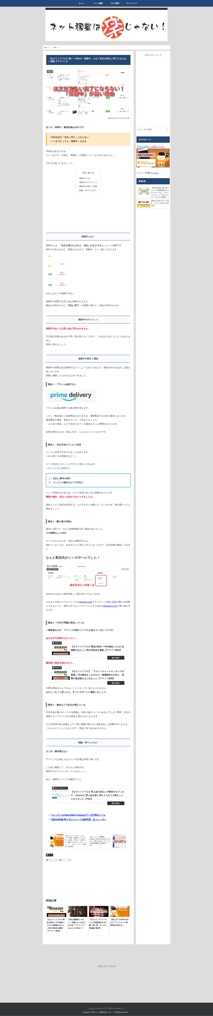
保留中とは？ (85, 178)
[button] (167, 129)
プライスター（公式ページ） (150, 146)
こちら (155, 173)
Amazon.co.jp (110, 606)
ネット (50, 855)
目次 (84, 172)
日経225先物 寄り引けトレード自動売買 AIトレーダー (78, 819)
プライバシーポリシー (116, 1008)
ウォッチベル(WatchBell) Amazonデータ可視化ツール (78, 815)
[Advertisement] (67, 212)
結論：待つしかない (88, 190)
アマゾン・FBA (66, 860)
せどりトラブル (53, 860)
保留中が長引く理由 (88, 186)
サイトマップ (101, 1008)
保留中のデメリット (88, 182)
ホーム (91, 1008)
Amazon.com (85, 602)
